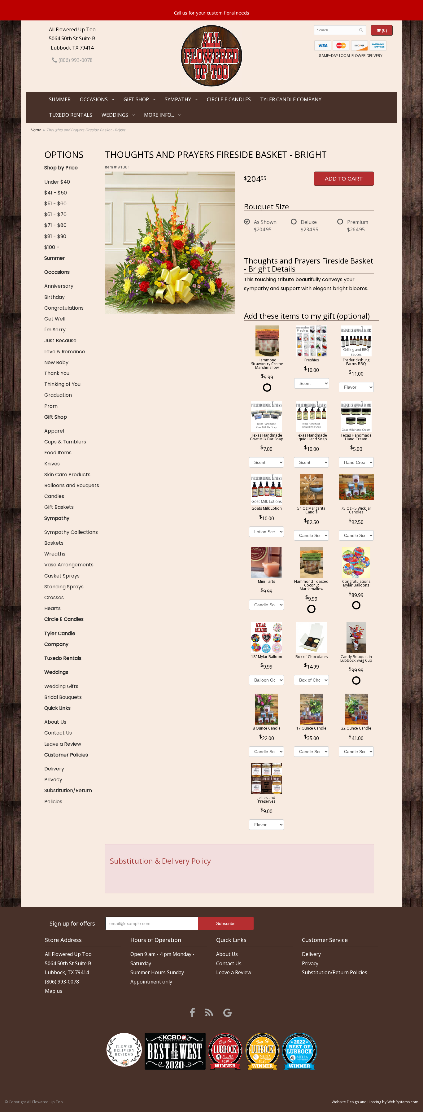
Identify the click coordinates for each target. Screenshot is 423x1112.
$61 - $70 (55, 214)
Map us (53, 991)
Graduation (58, 395)
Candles (54, 496)
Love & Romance (64, 351)
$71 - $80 (55, 225)
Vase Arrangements (69, 564)
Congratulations (64, 308)
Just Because (60, 340)
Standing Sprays (64, 586)
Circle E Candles (229, 99)
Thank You (56, 373)
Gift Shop (136, 99)
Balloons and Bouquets (71, 485)
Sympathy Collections (71, 532)
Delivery (54, 768)
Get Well (54, 318)
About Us (55, 722)
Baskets (53, 543)
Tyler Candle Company (290, 99)
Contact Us (58, 732)
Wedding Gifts (61, 686)
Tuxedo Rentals (70, 114)
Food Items (58, 452)
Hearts (52, 608)
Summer (60, 99)
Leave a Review (62, 744)
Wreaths (54, 553)
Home (35, 130)
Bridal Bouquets (63, 697)
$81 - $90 (55, 236)
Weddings (115, 114)
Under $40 (57, 181)
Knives (52, 463)
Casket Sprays (62, 575)
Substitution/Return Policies (68, 796)
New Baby (56, 362)
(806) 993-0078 (75, 60)
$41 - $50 (55, 192)
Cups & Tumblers (65, 441)
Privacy (53, 779)
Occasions (94, 99)
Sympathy (178, 99)
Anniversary (58, 286)
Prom (51, 406)
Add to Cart (344, 179)
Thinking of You (62, 384)
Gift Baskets (59, 507)
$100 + (51, 247)
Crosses (54, 597)
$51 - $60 (55, 203)
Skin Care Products (67, 474)
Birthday (54, 297)
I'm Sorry (55, 329)
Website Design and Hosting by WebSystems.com (375, 1102)
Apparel (54, 430)
